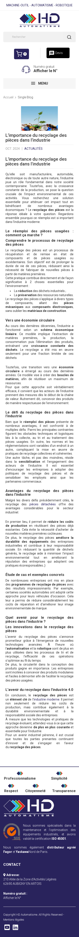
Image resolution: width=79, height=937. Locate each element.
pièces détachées (42, 504)
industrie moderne (46, 699)
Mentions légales (13, 919)
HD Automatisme (26, 914)
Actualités (33, 148)
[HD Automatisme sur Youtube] (7, 928)
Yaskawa (22, 852)
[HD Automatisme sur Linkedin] (15, 928)
